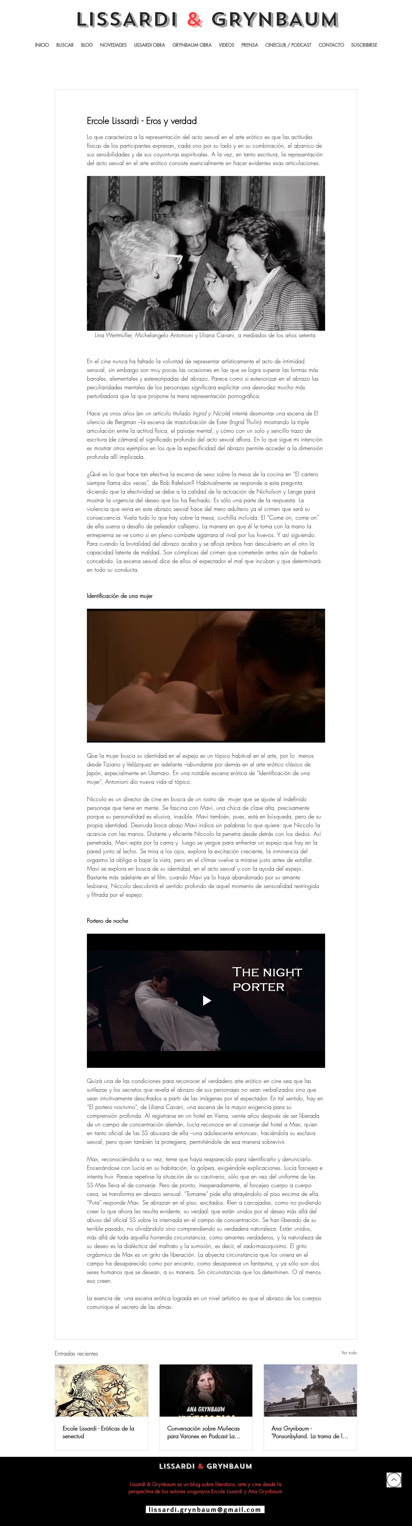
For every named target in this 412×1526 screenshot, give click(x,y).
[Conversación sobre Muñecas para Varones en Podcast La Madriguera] (206, 1390)
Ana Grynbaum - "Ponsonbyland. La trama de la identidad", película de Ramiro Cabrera (309, 1432)
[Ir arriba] (394, 1480)
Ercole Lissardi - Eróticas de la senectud (98, 1432)
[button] (226, 45)
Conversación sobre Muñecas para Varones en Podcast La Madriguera (203, 1432)
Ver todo (349, 1352)
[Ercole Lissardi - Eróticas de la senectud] (101, 1390)
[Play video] (206, 1001)
